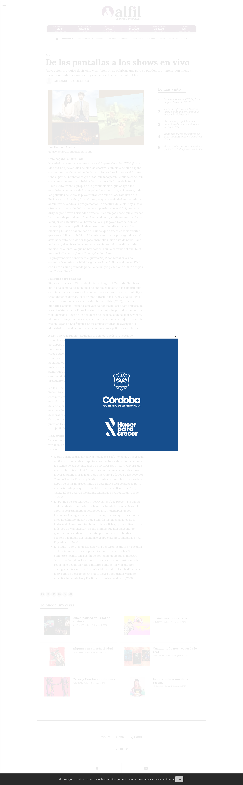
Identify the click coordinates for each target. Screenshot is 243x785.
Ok (179, 779)
